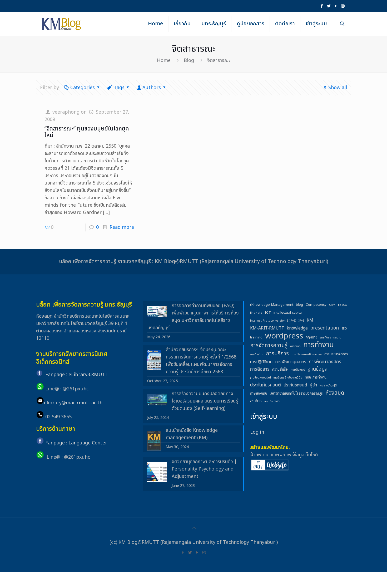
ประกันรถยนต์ (295, 385)
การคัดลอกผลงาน (330, 338)
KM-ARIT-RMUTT (267, 328)
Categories (82, 87)
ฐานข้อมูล (318, 369)
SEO (344, 329)
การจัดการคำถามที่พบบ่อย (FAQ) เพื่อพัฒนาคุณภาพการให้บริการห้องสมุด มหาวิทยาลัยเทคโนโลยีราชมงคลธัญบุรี (193, 316)
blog (299, 304)
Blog (189, 60)
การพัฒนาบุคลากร (290, 362)
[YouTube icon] (336, 6)
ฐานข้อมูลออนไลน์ (260, 378)
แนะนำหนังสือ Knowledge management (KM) (192, 434)
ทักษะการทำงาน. (316, 377)
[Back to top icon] (193, 528)
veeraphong (66, 112)
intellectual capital (288, 312)
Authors (151, 87)
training (256, 337)
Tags (119, 87)
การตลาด (295, 346)
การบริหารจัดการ (336, 354)
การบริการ (277, 353)
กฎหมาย (311, 337)
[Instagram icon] (343, 6)
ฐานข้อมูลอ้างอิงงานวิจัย (288, 378)
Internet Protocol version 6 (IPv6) (273, 321)
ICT (268, 312)
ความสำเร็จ (280, 369)
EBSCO (342, 305)
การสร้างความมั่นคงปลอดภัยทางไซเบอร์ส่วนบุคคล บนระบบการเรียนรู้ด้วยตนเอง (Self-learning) (205, 401)
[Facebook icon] (321, 6)
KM (310, 320)
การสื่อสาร (260, 369)
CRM (332, 305)
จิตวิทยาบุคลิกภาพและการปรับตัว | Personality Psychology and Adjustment (204, 469)
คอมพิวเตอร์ (297, 370)
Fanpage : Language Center (76, 443)
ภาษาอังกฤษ (258, 393)
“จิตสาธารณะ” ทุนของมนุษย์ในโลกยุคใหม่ (86, 132)
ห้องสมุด (334, 393)
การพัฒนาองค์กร (325, 361)
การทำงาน (318, 345)
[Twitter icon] (328, 6)
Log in (257, 432)
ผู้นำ (313, 385)
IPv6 (301, 321)
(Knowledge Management (271, 304)
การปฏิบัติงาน (261, 362)
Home (164, 60)
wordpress (284, 336)
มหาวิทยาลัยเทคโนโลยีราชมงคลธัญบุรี (296, 393)
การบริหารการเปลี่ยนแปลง (306, 354)
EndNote (256, 313)
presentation (324, 328)
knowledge (297, 328)
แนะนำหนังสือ (272, 401)
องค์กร (256, 401)
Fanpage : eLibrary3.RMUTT (76, 374)
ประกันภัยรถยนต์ (265, 385)
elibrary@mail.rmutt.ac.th (73, 402)
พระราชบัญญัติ (328, 386)
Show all (337, 87)
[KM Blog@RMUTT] (61, 24)
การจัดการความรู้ (268, 345)
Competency (316, 304)
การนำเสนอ (256, 354)
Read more (122, 227)
